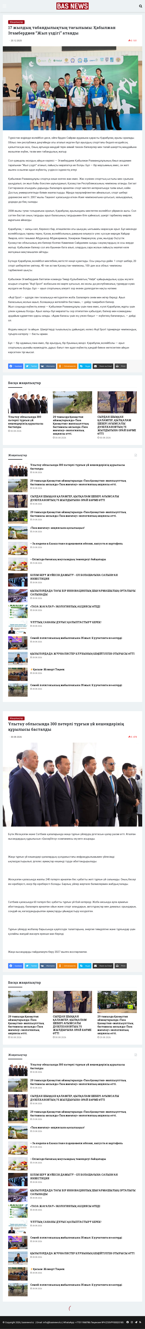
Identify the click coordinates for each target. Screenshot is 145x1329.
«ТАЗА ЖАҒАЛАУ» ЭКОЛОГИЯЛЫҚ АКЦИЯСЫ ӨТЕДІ (65, 606)
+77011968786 (82, 1322)
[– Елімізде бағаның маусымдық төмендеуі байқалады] (18, 564)
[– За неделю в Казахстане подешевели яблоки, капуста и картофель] (18, 548)
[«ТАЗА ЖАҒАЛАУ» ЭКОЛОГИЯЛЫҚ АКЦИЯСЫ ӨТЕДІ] (18, 611)
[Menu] (4, 7)
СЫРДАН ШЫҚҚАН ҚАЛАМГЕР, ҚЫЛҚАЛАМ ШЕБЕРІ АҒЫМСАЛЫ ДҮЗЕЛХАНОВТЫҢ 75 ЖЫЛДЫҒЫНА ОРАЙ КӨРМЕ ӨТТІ (116, 425)
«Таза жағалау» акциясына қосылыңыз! (57, 527)
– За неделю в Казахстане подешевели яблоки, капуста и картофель (76, 543)
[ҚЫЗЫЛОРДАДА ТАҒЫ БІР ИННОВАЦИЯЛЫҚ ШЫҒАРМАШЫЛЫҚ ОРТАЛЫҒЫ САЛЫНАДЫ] (18, 595)
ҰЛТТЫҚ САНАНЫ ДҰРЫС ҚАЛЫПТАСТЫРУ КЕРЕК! (65, 622)
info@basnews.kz (52, 1322)
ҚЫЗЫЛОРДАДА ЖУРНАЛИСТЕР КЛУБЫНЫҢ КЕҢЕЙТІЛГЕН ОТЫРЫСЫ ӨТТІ (82, 653)
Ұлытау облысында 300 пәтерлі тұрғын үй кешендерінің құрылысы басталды (25, 422)
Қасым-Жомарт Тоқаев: (49, 669)
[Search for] (140, 7)
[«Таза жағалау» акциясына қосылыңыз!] (18, 532)
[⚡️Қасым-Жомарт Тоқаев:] (18, 674)
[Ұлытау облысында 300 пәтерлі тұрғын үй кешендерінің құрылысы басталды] (28, 402)
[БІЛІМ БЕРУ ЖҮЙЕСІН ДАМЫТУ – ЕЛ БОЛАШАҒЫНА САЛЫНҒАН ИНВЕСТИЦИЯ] (18, 580)
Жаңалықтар (16, 22)
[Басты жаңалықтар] (72, 6)
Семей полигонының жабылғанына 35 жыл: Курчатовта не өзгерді (76, 638)
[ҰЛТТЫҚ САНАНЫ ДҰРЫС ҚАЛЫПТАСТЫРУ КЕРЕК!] (18, 627)
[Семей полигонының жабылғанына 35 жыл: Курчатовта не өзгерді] (18, 642)
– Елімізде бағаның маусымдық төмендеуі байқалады (68, 559)
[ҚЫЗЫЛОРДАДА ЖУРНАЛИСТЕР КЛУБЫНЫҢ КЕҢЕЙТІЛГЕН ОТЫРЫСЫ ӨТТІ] (18, 658)
